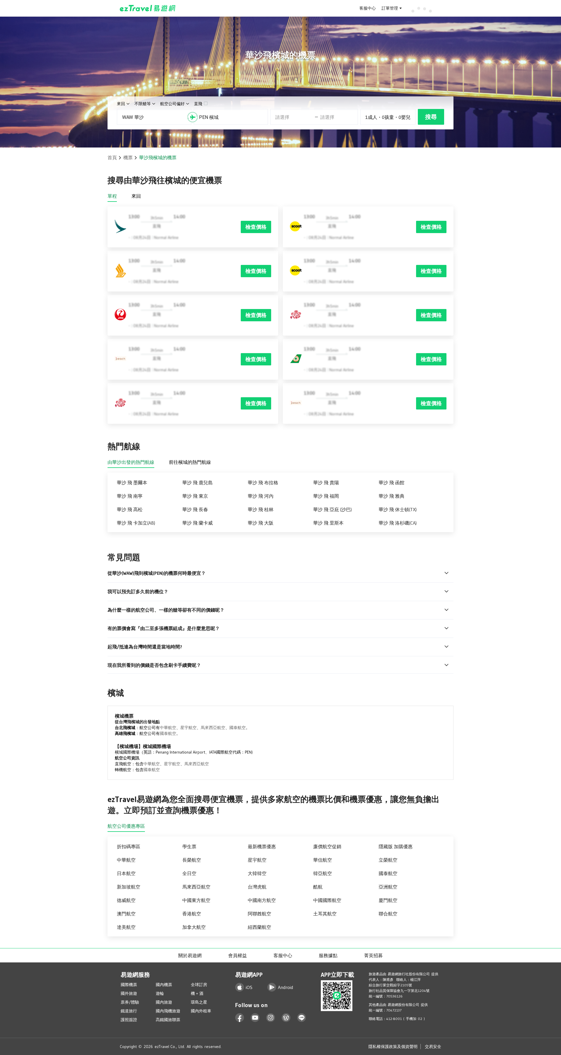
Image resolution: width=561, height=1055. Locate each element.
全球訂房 (199, 984)
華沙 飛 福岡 (326, 496)
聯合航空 (388, 914)
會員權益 (237, 955)
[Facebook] (239, 1017)
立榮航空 (388, 860)
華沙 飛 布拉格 (263, 482)
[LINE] (301, 1017)
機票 (128, 157)
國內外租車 (201, 1011)
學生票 (189, 846)
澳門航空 (126, 914)
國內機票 (164, 984)
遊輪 (160, 993)
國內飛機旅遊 (168, 1011)
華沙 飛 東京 (195, 496)
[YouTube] (255, 1017)
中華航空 (168, 727)
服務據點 (328, 955)
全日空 (189, 873)
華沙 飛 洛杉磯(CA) (398, 523)
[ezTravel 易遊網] (148, 8)
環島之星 (199, 1002)
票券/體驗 (130, 1002)
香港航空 (191, 914)
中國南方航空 (262, 900)
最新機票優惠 (262, 846)
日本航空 (126, 873)
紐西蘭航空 (259, 927)
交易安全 (433, 1046)
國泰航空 (237, 727)
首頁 (112, 157)
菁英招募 (373, 955)
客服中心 (367, 8)
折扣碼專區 (128, 846)
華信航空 (322, 860)
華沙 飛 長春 (195, 509)
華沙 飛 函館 (391, 482)
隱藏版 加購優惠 (396, 846)
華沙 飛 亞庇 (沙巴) (332, 509)
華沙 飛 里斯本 (328, 523)
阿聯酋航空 (259, 914)
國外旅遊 (129, 993)
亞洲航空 (388, 887)
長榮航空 (191, 860)
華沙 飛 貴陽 (326, 482)
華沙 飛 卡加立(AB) (136, 523)
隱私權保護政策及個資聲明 (393, 1046)
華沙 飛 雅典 (391, 496)
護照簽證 (129, 1019)
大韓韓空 (257, 873)
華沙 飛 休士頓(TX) (398, 509)
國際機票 (129, 984)
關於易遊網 (190, 955)
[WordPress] (286, 1017)
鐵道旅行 (129, 1011)
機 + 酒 (197, 993)
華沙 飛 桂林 (260, 509)
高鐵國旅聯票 (168, 1019)
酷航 (318, 887)
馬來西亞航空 (213, 727)
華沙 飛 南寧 (130, 496)
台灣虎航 (257, 887)
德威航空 (126, 900)
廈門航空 (388, 900)
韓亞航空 (322, 873)
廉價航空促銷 (327, 846)
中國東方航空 (196, 900)
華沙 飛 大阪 (260, 523)
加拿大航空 (194, 927)
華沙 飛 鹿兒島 (197, 482)
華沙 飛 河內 (260, 496)
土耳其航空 (325, 914)
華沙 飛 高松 (130, 509)
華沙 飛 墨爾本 (132, 482)
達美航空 (126, 927)
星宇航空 (188, 727)
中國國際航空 (327, 900)
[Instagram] (270, 1017)
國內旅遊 (164, 1002)
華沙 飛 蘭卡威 (197, 523)
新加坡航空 (128, 887)
